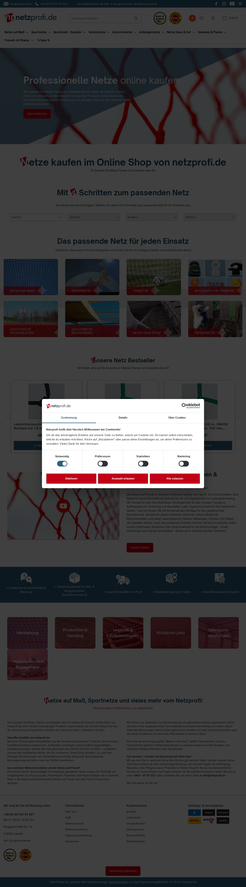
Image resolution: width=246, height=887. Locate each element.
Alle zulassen (174, 478)
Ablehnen (71, 478)
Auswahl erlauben (123, 478)
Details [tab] (123, 417)
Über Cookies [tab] (177, 417)
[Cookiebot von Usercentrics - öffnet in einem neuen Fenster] (184, 405)
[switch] (103, 463)
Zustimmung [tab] (69, 417)
